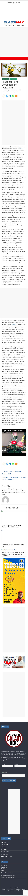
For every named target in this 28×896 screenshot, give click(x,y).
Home (11, 887)
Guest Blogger (6, 90)
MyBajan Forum (5, 842)
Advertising (4, 849)
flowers (22, 235)
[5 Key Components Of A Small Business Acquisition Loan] (14, 511)
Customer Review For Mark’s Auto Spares (13, 545)
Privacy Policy (4, 854)
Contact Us (4, 847)
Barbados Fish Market (6, 856)
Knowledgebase (5, 851)
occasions (14, 324)
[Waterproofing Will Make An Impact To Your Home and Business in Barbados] (8, 550)
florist (17, 147)
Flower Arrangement (13, 92)
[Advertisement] (14, 41)
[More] (16, 96)
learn (21, 148)
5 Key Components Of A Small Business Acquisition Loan (11, 526)
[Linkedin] (10, 96)
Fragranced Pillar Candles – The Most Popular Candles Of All (14, 479)
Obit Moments (4, 844)
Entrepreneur (6, 79)
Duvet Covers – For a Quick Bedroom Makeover (11, 473)
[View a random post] (25, 58)
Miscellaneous (14, 79)
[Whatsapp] (13, 96)
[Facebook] (4, 96)
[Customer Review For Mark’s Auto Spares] (14, 530)
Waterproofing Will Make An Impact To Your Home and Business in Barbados (13, 554)
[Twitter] (7, 96)
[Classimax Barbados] (2, 58)
